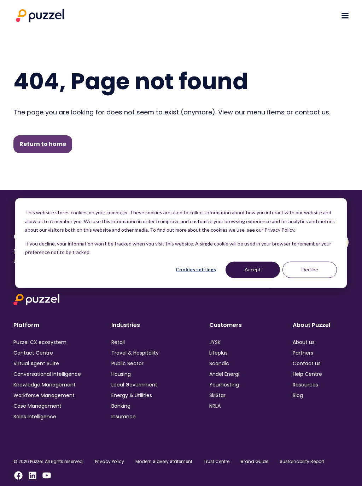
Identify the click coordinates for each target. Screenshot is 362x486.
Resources (305, 384)
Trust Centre (216, 461)
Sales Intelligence (34, 416)
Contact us (307, 363)
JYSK (215, 342)
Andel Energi (224, 374)
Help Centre (307, 374)
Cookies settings (196, 269)
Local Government (134, 384)
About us (304, 342)
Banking (120, 405)
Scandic (219, 363)
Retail (118, 342)
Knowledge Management (44, 384)
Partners (303, 352)
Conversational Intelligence (47, 374)
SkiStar (217, 395)
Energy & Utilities (131, 395)
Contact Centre (33, 352)
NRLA (215, 405)
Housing (121, 374)
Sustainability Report (302, 461)
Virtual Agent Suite (36, 363)
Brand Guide (254, 461)
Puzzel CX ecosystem (39, 342)
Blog (298, 395)
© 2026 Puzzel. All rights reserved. (48, 461)
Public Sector (127, 363)
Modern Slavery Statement (163, 461)
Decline (310, 269)
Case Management (37, 405)
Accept (253, 269)
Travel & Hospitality (135, 352)
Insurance (123, 416)
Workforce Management (44, 395)
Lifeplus (218, 352)
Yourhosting (224, 384)
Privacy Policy (109, 461)
